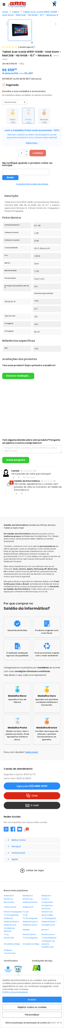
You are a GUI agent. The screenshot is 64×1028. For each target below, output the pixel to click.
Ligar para (32, 786)
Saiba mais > (32, 142)
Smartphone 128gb (31, 944)
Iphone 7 (45, 929)
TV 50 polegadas (11, 915)
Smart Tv (45, 899)
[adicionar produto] (26, 151)
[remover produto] (26, 154)
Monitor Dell (9, 938)
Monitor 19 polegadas (13, 912)
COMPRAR (38, 153)
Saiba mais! (31, 752)
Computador (47, 902)
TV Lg (6, 934)
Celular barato (10, 907)
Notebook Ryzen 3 (11, 921)
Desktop (26, 929)
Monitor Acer (47, 912)
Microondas (9, 902)
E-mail (35, 805)
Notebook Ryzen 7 (49, 921)
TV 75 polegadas (49, 918)
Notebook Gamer (30, 902)
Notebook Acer (10, 925)
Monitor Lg (8, 899)
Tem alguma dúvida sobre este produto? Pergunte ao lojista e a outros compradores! (31, 441)
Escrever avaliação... (18, 375)
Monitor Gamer (29, 934)
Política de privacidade (15, 992)
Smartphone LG (48, 925)
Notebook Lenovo (30, 925)
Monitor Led (28, 899)
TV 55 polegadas (30, 938)
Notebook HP (28, 907)
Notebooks (8, 918)
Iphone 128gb (47, 915)
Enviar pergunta (15, 459)
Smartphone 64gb (12, 944)
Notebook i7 (46, 895)
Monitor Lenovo (48, 934)
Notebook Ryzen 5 (30, 921)
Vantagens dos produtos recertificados (48, 944)
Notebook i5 (9, 895)
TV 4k (25, 915)
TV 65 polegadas (49, 938)
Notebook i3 (28, 895)
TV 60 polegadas (30, 918)
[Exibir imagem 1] (32, 42)
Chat (35, 795)
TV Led (25, 912)
